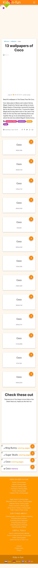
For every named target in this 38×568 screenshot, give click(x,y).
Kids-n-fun (12, 2)
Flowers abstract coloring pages (19, 506)
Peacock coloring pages (19, 486)
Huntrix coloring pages (19, 491)
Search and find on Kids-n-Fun (19, 540)
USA (31, 561)
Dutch (9, 561)
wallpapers (13, 41)
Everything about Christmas (19, 525)
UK (25, 561)
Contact (19, 546)
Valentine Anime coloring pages (19, 503)
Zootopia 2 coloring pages (19, 489)
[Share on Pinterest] (24, 130)
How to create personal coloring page (19, 535)
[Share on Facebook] (22, 130)
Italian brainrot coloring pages (19, 499)
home (7, 41)
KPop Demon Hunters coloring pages (19, 508)
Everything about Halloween (19, 520)
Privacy (19, 550)
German (18, 561)
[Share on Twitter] (27, 130)
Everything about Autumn (19, 523)
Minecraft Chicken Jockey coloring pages (19, 501)
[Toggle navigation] (34, 2)
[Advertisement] (19, 75)
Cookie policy (19, 548)
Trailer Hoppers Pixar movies (19, 510)
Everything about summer (19, 518)
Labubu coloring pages (19, 484)
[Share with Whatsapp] (29, 130)
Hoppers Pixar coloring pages (19, 493)
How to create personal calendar (19, 533)
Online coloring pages (19, 537)
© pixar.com (7, 54)
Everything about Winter (19, 527)
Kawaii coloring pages (19, 482)
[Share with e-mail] (32, 130)
